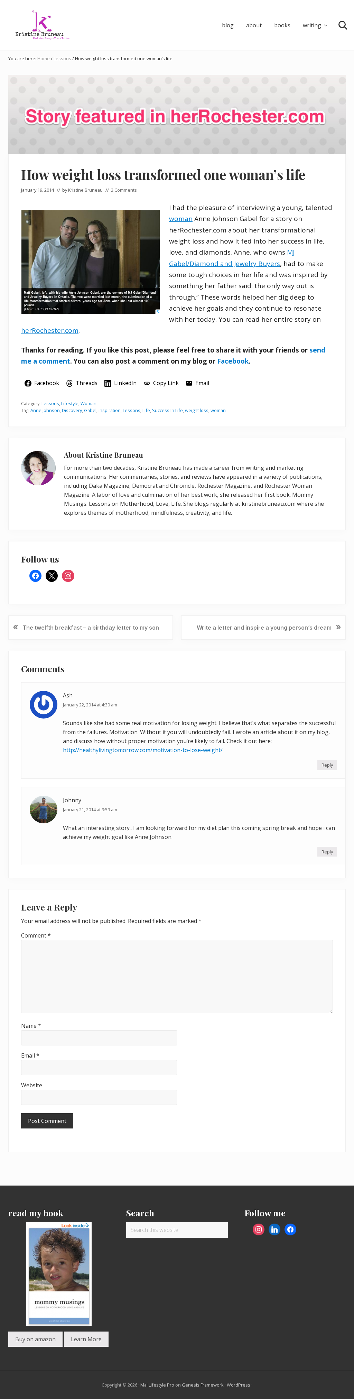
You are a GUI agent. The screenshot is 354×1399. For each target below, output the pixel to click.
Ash (68, 695)
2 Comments (124, 190)
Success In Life (167, 410)
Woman (88, 403)
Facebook (233, 361)
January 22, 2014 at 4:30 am (90, 705)
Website (31, 1085)
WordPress (238, 1385)
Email (30, 1055)
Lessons (50, 403)
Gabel (90, 410)
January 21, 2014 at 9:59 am (90, 809)
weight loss (196, 410)
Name (31, 1026)
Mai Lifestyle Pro (157, 1385)
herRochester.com (49, 330)
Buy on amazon (35, 1339)
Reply (327, 765)
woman (181, 218)
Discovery (72, 410)
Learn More (86, 1339)
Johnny (72, 800)
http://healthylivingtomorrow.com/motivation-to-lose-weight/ (143, 750)
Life (146, 410)
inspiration (110, 410)
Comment (36, 935)
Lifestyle (69, 403)
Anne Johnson (45, 410)
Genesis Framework (203, 1385)
